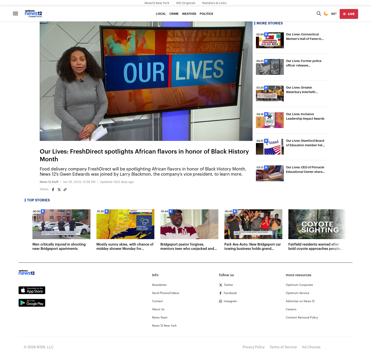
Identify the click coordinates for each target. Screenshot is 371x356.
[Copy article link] (65, 189)
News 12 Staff (49, 182)
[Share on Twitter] (59, 189)
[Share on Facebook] (53, 189)
